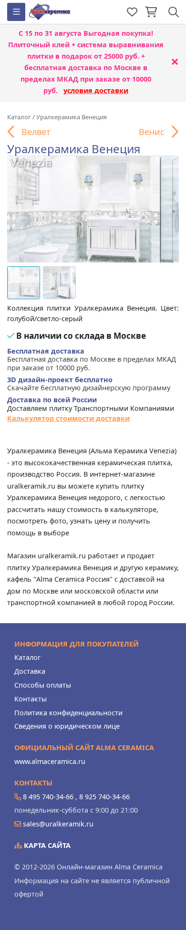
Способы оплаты (42, 685)
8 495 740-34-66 (48, 796)
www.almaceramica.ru (49, 761)
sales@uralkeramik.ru (58, 823)
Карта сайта (46, 845)
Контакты (30, 698)
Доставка (29, 671)
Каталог (27, 657)
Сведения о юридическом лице (67, 726)
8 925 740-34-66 (104, 796)
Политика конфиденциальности (68, 712)
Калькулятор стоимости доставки (68, 418)
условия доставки (95, 90)
